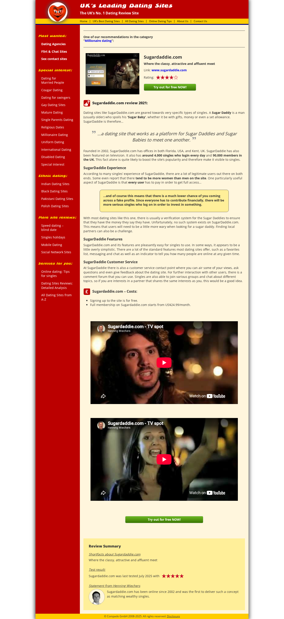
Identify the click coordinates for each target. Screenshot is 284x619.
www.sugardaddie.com (169, 70)
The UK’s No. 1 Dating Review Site (58, 12)
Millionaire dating (98, 41)
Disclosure (173, 616)
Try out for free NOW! (170, 87)
